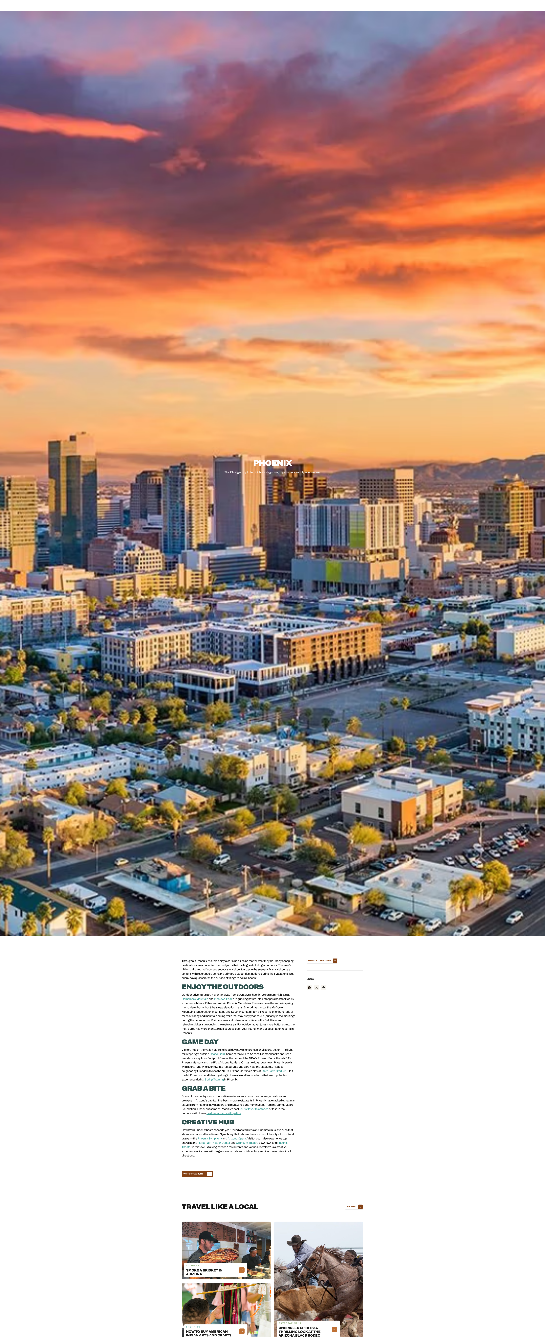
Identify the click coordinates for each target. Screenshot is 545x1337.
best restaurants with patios (224, 1113)
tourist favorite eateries (254, 1109)
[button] (245, 5)
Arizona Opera (237, 1138)
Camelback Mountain (195, 998)
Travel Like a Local (299, 5)
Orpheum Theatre (247, 1142)
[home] (25, 5)
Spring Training (214, 1079)
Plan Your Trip (280, 5)
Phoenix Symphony (210, 1138)
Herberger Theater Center (214, 1142)
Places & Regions (245, 5)
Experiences (263, 5)
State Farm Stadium (273, 1071)
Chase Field (217, 1054)
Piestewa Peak (223, 998)
